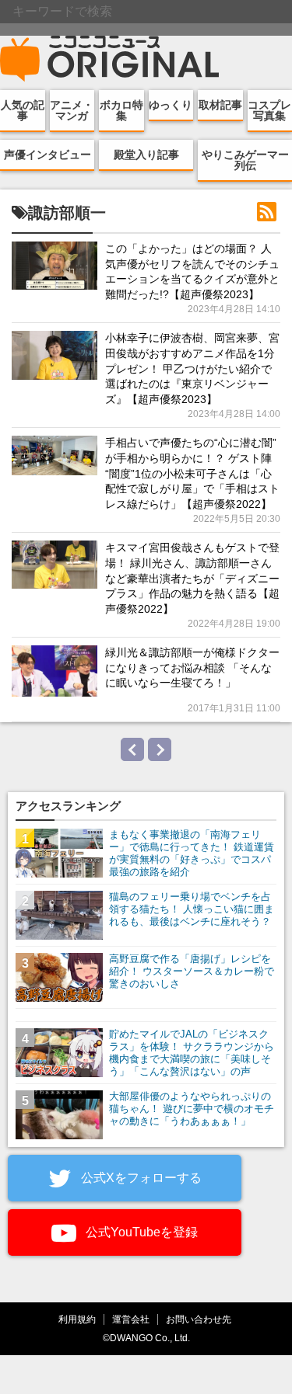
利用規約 (77, 1319)
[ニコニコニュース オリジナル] (110, 59)
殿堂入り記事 (146, 154)
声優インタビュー (47, 154)
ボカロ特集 (121, 110)
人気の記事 (22, 110)
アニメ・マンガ (71, 110)
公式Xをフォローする (140, 1177)
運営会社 (131, 1319)
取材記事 (220, 105)
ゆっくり (170, 105)
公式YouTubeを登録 (140, 1232)
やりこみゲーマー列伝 (245, 160)
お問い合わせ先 (198, 1319)
